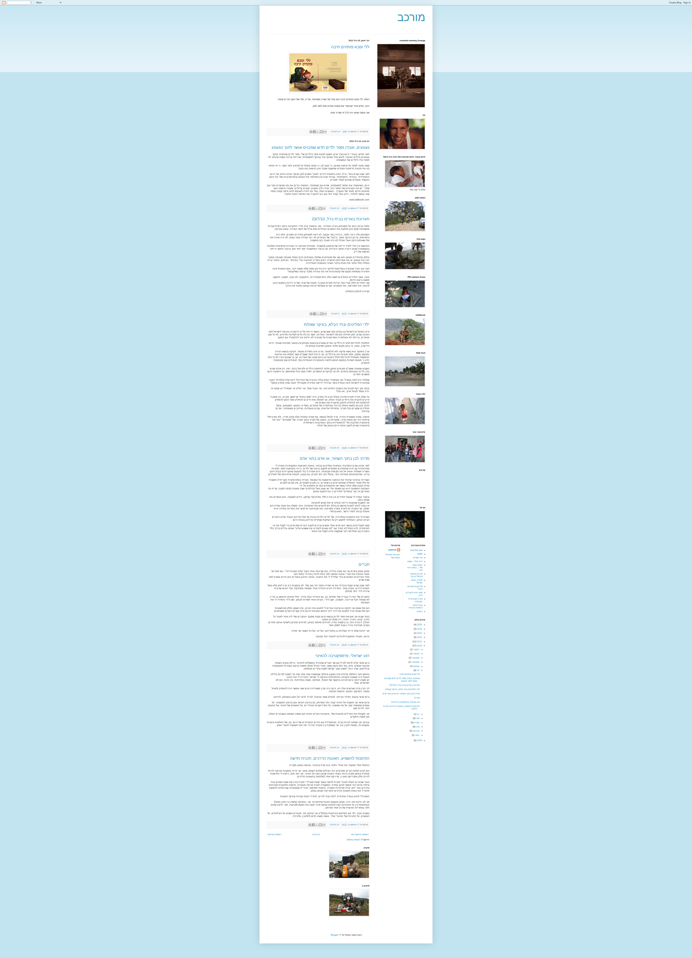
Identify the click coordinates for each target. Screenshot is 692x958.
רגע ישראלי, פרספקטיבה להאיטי (342, 655)
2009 (419, 740)
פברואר (416, 731)
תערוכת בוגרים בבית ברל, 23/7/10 (340, 219)
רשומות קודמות (274, 834)
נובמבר (416, 653)
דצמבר (416, 649)
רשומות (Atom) (353, 839)
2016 (419, 633)
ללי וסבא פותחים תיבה (350, 47)
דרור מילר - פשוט (415, 561)
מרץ (417, 726)
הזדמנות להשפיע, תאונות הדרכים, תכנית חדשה (329, 758)
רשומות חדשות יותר (360, 834)
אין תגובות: (335, 131)
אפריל (417, 722)
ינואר (417, 735)
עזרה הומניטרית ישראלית (415, 600)
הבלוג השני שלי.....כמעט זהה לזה (415, 567)
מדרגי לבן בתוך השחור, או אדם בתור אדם (334, 458)
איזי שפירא (418, 557)
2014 (419, 637)
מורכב (411, 17)
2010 (419, 645)
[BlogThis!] (321, 131)
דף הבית (316, 834)
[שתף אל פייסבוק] (314, 131)
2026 (419, 624)
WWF (420, 554)
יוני (418, 714)
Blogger (335, 935)
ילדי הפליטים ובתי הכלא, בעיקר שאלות (336, 324)
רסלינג (420, 611)
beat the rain (416, 550)
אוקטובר (415, 657)
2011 (419, 641)
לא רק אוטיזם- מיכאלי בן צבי (416, 575)
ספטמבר (415, 662)
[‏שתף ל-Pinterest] (311, 131)
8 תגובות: (334, 313)
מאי (418, 718)
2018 (419, 629)
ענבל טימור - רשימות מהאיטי (416, 606)
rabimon (392, 550)
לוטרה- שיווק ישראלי (417, 581)
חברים (364, 564)
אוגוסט (416, 666)
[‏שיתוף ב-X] (318, 131)
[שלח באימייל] (325, 131)
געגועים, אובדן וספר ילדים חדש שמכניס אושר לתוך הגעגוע (320, 147)
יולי (418, 670)
